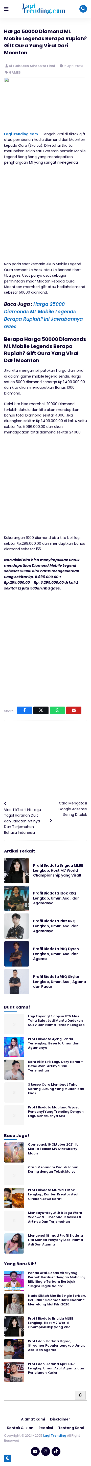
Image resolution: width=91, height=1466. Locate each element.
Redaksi (45, 1427)
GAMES (15, 72)
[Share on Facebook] (24, 710)
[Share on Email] (73, 710)
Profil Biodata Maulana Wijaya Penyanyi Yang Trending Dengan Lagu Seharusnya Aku (56, 1111)
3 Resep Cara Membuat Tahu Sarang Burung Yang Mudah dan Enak (56, 1089)
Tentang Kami (71, 1427)
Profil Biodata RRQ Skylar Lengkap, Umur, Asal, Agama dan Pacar (59, 981)
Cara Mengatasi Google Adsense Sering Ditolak (72, 809)
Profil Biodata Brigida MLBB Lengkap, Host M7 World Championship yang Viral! (58, 870)
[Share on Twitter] (41, 710)
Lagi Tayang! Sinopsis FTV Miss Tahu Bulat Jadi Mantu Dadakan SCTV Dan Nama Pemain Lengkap (56, 1020)
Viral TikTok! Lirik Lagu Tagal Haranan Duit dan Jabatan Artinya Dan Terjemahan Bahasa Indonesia (22, 821)
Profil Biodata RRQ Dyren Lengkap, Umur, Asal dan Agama (56, 953)
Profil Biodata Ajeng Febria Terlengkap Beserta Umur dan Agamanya (53, 1043)
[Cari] (80, 1395)
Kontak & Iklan (20, 1427)
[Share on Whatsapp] (57, 710)
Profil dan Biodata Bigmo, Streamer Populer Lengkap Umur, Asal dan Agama (56, 1345)
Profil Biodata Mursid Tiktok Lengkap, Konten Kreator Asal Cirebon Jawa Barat (53, 1194)
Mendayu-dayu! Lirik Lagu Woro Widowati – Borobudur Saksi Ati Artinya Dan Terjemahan (55, 1217)
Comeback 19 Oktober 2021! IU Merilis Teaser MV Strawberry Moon (53, 1148)
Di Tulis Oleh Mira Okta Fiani (32, 66)
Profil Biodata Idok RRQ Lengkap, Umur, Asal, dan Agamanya (56, 898)
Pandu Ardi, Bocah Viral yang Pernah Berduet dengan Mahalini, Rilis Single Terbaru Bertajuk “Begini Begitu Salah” (56, 1279)
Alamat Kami (33, 1419)
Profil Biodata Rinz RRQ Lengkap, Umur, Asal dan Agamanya (56, 925)
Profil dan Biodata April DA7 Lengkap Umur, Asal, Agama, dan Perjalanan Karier (56, 1368)
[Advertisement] (45, 215)
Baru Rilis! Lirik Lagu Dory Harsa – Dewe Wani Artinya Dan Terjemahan (55, 1066)
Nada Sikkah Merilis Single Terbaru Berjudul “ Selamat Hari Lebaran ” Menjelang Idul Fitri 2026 (57, 1300)
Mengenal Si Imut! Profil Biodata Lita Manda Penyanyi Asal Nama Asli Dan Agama (55, 1239)
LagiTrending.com (21, 134)
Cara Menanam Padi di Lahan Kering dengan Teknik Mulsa (53, 1169)
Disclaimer (60, 1419)
